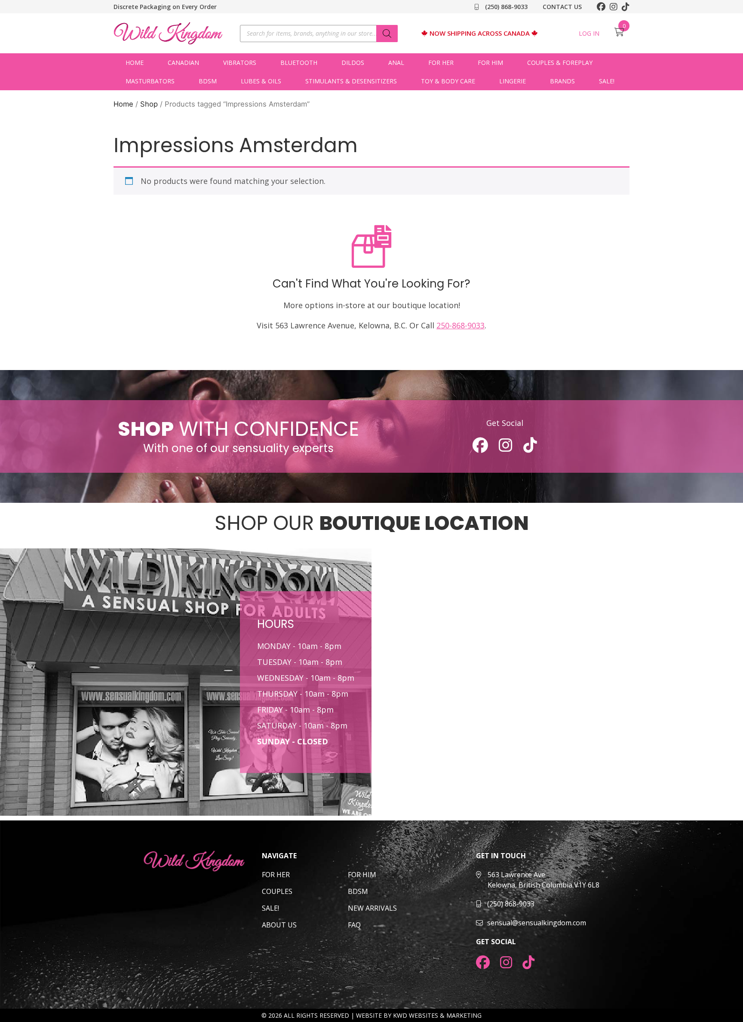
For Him (490, 62)
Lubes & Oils (261, 81)
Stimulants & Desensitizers (351, 81)
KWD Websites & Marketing (437, 1015)
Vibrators (239, 62)
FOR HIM (362, 874)
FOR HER (276, 874)
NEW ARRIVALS (372, 908)
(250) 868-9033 (505, 7)
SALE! (606, 81)
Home (135, 62)
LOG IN (589, 33)
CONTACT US (562, 7)
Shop (149, 104)
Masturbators (150, 81)
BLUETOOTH (298, 62)
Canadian (183, 62)
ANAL (396, 62)
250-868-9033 (460, 325)
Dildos (352, 62)
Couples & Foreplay (560, 62)
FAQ (354, 925)
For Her (441, 62)
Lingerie (512, 81)
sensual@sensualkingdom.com (536, 922)
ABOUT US (279, 925)
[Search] (387, 33)
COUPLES (277, 891)
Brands (562, 81)
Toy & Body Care (448, 81)
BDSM (208, 81)
